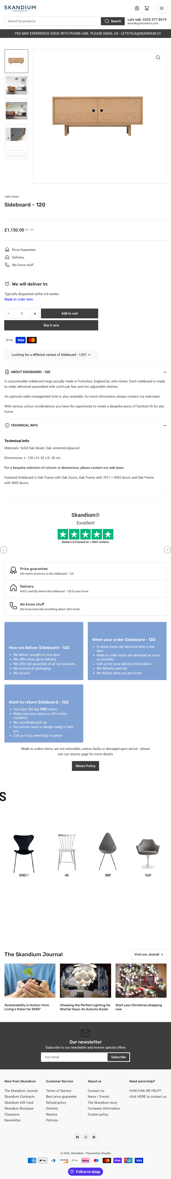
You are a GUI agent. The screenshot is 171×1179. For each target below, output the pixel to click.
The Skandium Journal (21, 1091)
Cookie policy (98, 1114)
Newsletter (12, 1120)
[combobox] (64, 21)
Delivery (52, 1108)
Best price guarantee (61, 1097)
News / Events (98, 1097)
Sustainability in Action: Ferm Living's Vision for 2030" (26, 1007)
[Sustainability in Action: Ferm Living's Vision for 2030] (29, 981)
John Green (11, 196)
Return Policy (86, 766)
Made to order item (18, 299)
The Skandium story (102, 1103)
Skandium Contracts (19, 1097)
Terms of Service (58, 1091)
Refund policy (56, 1103)
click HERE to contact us (148, 1097)
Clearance (11, 1114)
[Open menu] (162, 8)
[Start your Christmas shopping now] (141, 981)
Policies (52, 1120)
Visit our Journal (146, 954)
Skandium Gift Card (18, 1103)
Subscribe (118, 1057)
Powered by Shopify (98, 1153)
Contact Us (96, 1091)
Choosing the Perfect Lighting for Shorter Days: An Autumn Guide (85, 1007)
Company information (104, 1108)
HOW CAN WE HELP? (145, 1091)
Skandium (77, 1153)
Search (116, 21)
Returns (51, 1114)
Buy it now (51, 325)
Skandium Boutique (18, 1108)
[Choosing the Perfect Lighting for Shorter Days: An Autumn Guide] (85, 981)
